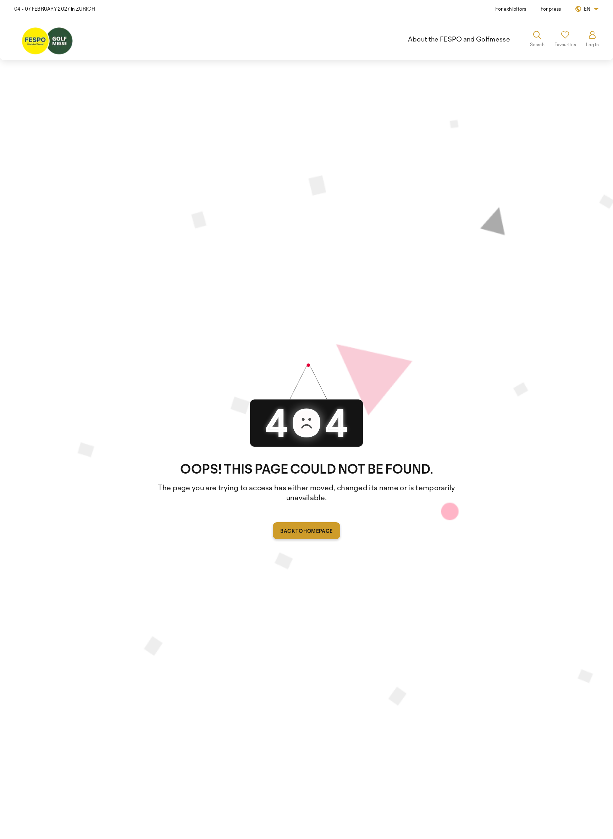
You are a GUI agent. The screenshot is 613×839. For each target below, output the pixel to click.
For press (551, 9)
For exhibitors (510, 9)
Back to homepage (306, 531)
